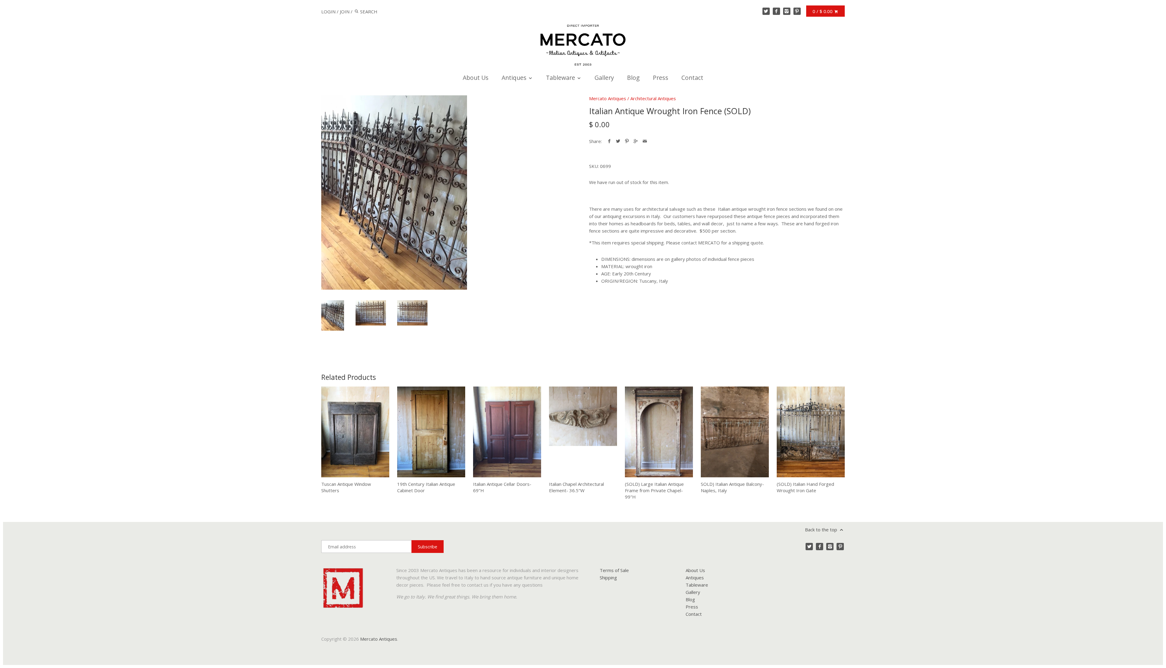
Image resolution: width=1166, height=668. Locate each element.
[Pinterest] (797, 11)
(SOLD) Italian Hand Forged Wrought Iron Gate (805, 487)
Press (660, 77)
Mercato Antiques (607, 98)
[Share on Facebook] (609, 141)
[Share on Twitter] (618, 141)
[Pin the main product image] (627, 141)
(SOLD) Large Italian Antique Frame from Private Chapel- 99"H (654, 490)
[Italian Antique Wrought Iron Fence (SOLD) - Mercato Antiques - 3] (412, 312)
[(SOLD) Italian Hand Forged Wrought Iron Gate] (811, 432)
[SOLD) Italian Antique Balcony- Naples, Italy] (735, 432)
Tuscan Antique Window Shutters (346, 487)
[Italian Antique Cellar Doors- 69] (507, 432)
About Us (476, 77)
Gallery (604, 77)
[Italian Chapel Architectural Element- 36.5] (583, 432)
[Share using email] (645, 141)
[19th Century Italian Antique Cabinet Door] (431, 432)
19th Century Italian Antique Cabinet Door (426, 487)
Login (328, 12)
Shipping (608, 577)
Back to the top (821, 530)
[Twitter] (766, 11)
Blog (633, 77)
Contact (692, 77)
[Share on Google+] (636, 141)
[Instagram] (786, 11)
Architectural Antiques (653, 98)
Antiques (515, 77)
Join (344, 12)
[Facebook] (776, 11)
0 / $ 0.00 (823, 11)
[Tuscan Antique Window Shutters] (355, 432)
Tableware (561, 77)
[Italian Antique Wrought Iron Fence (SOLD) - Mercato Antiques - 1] (394, 192)
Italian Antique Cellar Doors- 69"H (502, 487)
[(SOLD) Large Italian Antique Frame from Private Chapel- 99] (659, 432)
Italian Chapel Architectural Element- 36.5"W (576, 487)
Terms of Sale (614, 570)
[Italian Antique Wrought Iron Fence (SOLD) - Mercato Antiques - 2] (371, 312)
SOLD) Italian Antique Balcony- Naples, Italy (732, 487)
